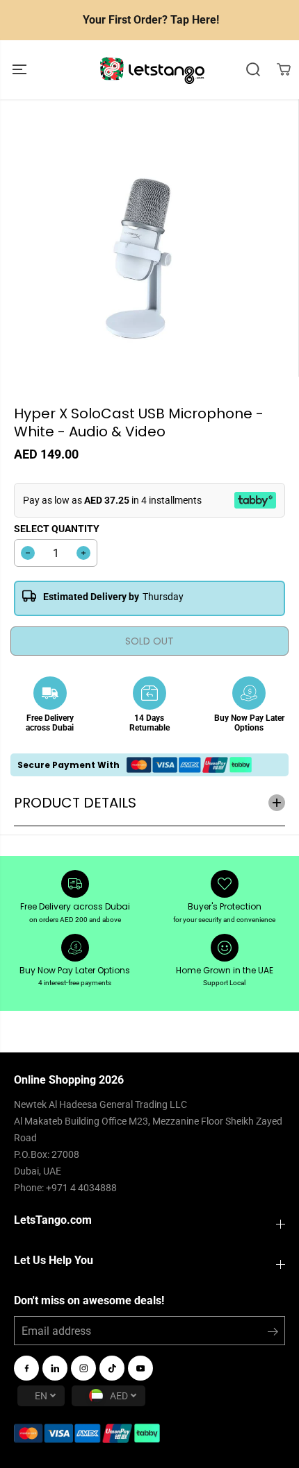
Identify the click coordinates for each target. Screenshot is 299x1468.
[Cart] (283, 69)
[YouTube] (140, 1368)
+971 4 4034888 (81, 1187)
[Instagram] (83, 1368)
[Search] (253, 69)
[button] (21, 69)
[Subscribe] (273, 1334)
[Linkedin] (54, 1368)
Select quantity (56, 528)
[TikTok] (111, 1368)
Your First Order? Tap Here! (151, 19)
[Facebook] (26, 1368)
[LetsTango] (152, 70)
